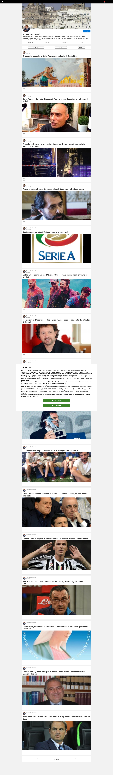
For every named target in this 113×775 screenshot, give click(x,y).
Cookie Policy (35, 396)
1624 (69, 372)
